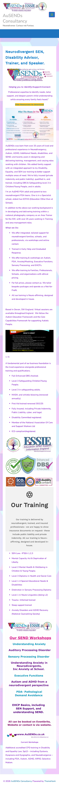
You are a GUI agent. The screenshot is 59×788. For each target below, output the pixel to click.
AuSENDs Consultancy (15, 18)
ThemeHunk (50, 781)
